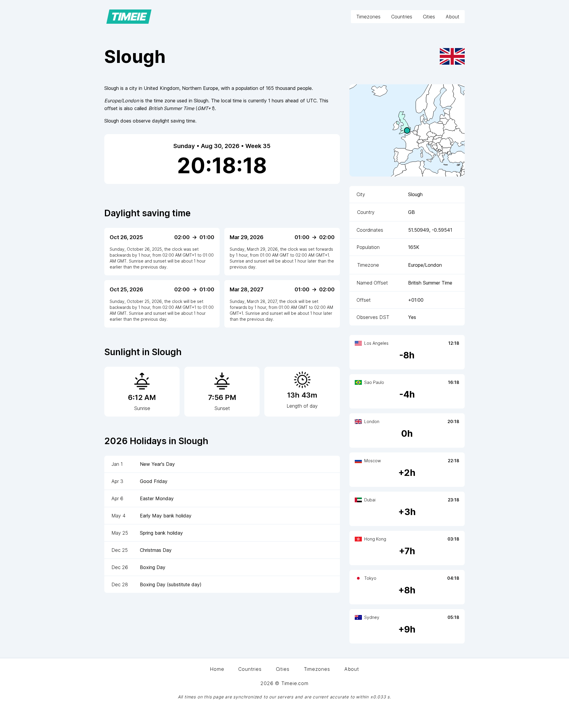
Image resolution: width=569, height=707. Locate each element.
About (452, 17)
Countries (401, 17)
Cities (429, 17)
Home (217, 669)
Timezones (368, 17)
